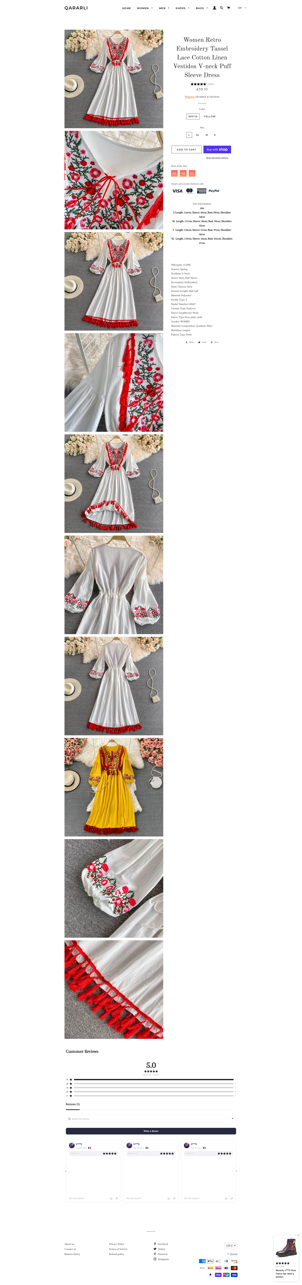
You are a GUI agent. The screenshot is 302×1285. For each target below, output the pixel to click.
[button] (202, 85)
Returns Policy (72, 1254)
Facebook (162, 1244)
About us (69, 1244)
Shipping (189, 96)
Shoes (181, 8)
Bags (200, 8)
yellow (210, 116)
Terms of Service (118, 1249)
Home (126, 8)
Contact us (70, 1249)
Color (202, 109)
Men (163, 8)
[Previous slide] (65, 1171)
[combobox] (232, 1118)
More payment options (217, 157)
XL (198, 134)
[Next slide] (236, 1171)
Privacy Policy (116, 1244)
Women (143, 8)
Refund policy (116, 1254)
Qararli (76, 7)
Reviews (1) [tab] (73, 1104)
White (193, 116)
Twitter (161, 1249)
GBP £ (229, 1245)
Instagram (163, 1259)
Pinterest (162, 1254)
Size (202, 127)
